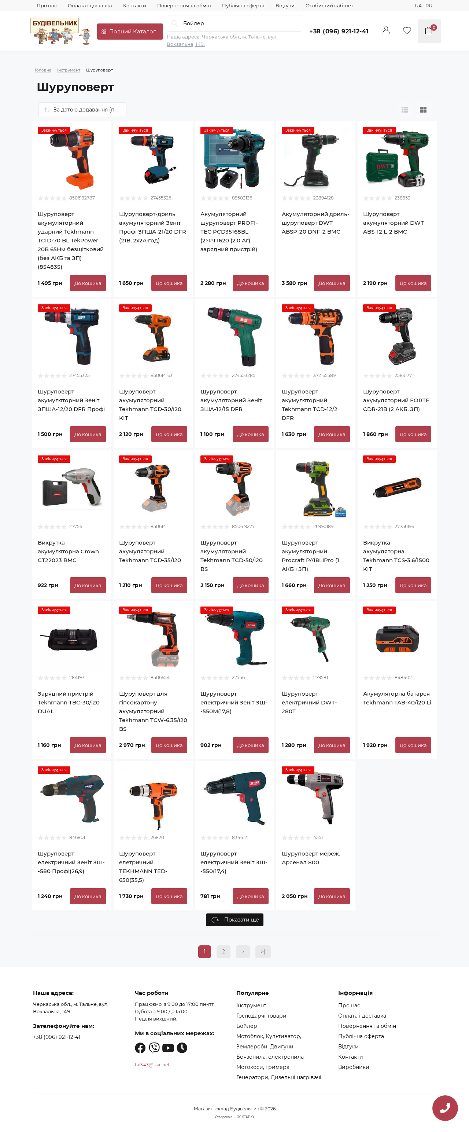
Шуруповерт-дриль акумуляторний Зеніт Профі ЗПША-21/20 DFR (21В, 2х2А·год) (152, 227)
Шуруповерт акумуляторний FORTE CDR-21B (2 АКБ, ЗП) (396, 400)
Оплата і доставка (90, 5)
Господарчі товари (261, 1015)
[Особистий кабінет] (386, 31)
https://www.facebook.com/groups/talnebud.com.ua (140, 1048)
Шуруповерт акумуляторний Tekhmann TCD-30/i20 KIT (150, 404)
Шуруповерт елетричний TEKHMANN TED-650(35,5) (143, 866)
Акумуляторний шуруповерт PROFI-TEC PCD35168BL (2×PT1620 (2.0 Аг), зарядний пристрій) (229, 231)
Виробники (353, 1067)
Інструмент (68, 70)
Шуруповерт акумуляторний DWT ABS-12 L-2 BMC (393, 222)
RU (428, 5)
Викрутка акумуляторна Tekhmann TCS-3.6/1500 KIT (396, 555)
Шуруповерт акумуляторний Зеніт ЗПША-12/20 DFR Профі (71, 400)
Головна (43, 70)
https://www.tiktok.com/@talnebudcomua (182, 1048)
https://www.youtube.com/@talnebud (168, 1048)
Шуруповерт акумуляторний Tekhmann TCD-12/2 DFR (309, 404)
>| (263, 951)
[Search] (175, 23)
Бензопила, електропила (270, 1057)
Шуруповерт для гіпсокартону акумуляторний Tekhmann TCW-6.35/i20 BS (153, 711)
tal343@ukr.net (152, 1064)
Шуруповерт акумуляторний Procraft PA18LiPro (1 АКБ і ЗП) (310, 555)
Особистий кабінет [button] (329, 5)
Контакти (134, 5)
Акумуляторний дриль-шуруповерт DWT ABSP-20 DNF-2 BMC (316, 222)
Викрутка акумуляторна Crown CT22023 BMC (68, 551)
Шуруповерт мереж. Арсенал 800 (311, 858)
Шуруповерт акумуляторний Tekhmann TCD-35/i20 (150, 551)
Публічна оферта (243, 5)
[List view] (405, 109)
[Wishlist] (100, 132)
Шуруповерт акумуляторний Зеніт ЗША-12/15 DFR (231, 400)
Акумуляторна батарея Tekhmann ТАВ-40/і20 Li (397, 698)
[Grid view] (423, 109)
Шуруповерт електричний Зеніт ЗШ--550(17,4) (233, 862)
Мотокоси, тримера (262, 1067)
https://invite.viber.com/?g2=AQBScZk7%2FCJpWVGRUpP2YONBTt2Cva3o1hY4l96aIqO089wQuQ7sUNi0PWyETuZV (154, 1048)
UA (418, 5)
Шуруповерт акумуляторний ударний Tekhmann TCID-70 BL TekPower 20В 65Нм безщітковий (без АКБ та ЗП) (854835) (71, 240)
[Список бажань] (407, 31)
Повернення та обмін (184, 5)
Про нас (47, 5)
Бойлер (246, 1026)
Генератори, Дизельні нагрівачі (278, 1077)
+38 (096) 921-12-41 (339, 31)
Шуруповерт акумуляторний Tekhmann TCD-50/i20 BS (231, 555)
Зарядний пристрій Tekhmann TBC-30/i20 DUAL (69, 702)
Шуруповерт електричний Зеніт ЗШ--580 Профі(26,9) (71, 862)
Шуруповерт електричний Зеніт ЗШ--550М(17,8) (233, 702)
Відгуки (285, 5)
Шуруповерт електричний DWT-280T (309, 702)
